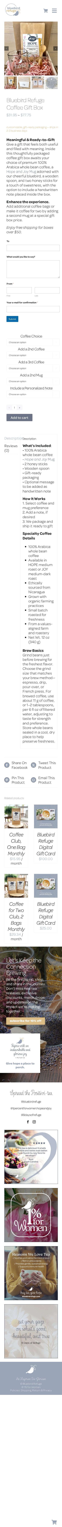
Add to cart (19, 417)
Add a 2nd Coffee (31, 349)
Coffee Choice (31, 336)
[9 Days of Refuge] (31, 1306)
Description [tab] (11, 438)
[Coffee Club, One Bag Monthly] (16, 806)
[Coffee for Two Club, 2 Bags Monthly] (16, 876)
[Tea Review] (31, 1132)
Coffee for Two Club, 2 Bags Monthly (16, 916)
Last (36, 295)
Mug (40, 459)
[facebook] (28, 1121)
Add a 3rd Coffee (31, 362)
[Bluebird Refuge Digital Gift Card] (46, 806)
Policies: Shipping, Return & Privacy (31, 1390)
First (8, 295)
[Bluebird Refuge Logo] (13, 4)
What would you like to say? (21, 256)
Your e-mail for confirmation (22, 302)
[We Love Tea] (31, 1248)
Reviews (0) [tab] (11, 447)
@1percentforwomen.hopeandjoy (31, 1108)
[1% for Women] (31, 1190)
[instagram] (34, 1121)
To (8, 241)
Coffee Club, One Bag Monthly (16, 843)
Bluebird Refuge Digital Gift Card (45, 843)
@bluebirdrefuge (31, 1101)
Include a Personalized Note (31, 388)
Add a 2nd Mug (31, 375)
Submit (12, 318)
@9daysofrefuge (31, 1115)
